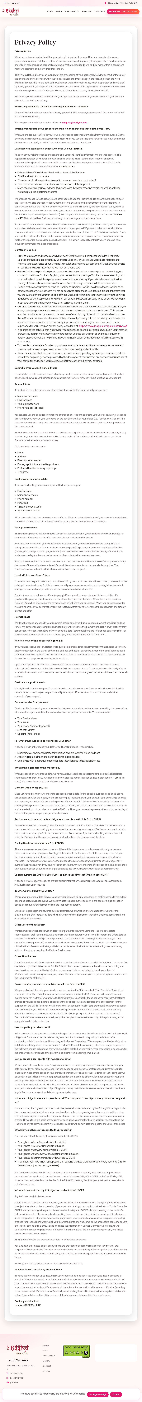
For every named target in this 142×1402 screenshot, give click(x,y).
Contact (100, 11)
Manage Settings (97, 1394)
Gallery (86, 11)
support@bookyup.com (74, 122)
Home (50, 11)
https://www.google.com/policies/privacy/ (103, 326)
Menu (59, 11)
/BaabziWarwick (16, 1377)
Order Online (123, 11)
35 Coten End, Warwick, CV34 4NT (122, 3)
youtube (14, 1382)
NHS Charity (72, 11)
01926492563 (13, 3)
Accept (116, 1394)
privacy (46, 1371)
